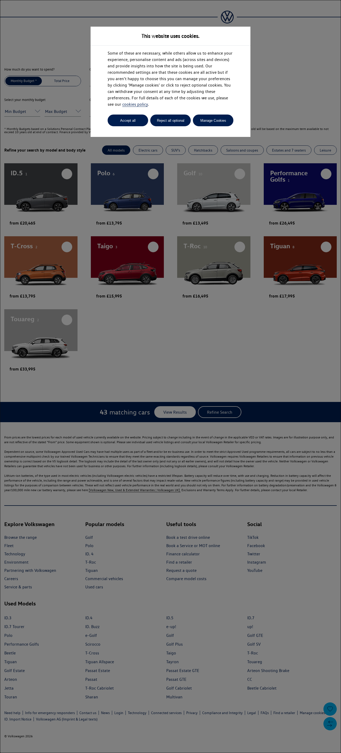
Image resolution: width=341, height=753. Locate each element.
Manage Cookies (213, 121)
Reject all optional (170, 121)
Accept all (128, 121)
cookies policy (135, 104)
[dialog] (170, 376)
